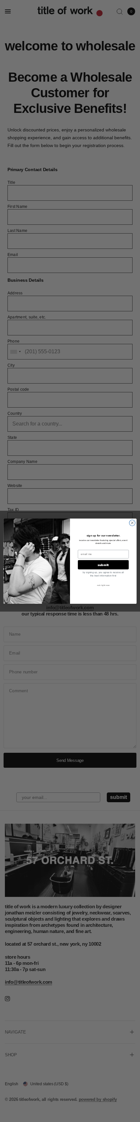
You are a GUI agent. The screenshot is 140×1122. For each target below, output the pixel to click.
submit (103, 564)
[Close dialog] (132, 523)
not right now (103, 585)
